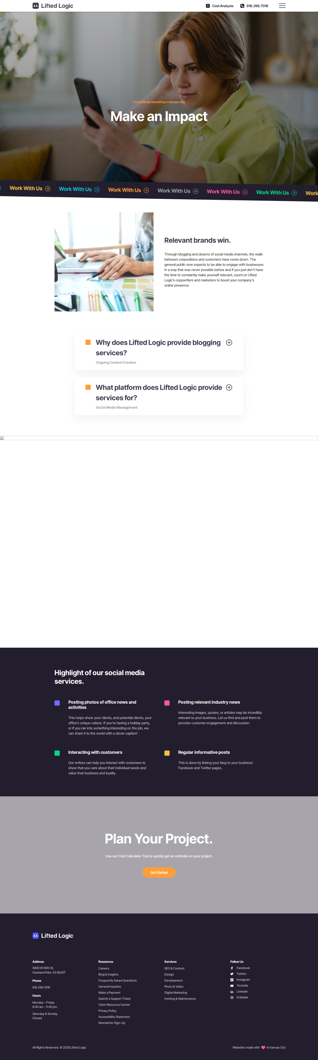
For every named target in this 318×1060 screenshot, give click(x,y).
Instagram (240, 979)
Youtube (239, 985)
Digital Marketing (175, 992)
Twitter (238, 974)
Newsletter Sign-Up (111, 1023)
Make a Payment (109, 992)
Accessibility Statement (114, 1017)
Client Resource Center (114, 1004)
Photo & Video (173, 986)
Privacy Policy (107, 1010)
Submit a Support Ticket (114, 998)
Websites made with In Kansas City (259, 1047)
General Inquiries (109, 986)
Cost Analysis (222, 6)
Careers (103, 968)
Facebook (240, 968)
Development (173, 980)
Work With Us (53, 188)
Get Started (159, 872)
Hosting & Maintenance (180, 998)
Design (169, 974)
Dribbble (239, 997)
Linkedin (239, 991)
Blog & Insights (108, 974)
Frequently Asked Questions (117, 980)
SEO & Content (174, 968)
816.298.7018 (257, 6)
